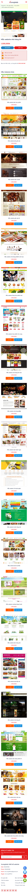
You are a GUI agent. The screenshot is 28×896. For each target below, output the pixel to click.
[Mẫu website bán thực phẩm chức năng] (14, 821)
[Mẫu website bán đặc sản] (14, 666)
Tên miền (3, 885)
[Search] (2, 2)
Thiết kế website (5, 880)
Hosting (3, 882)
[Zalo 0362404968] (25, 869)
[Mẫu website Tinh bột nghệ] (14, 473)
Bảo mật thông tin (19, 878)
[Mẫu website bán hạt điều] (14, 550)
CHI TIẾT (9, 108)
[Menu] (26, 2)
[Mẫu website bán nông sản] (14, 628)
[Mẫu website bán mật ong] (14, 782)
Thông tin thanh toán (20, 885)
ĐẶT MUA (20, 47)
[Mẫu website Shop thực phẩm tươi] (14, 280)
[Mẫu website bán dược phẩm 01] (14, 743)
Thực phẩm (16, 5)
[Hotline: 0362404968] (25, 876)
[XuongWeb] (13, 2)
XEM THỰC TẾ (18, 108)
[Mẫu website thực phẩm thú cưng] (14, 319)
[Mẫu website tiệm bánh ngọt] (14, 435)
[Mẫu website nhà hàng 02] (14, 705)
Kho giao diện (10, 5)
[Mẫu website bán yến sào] (14, 126)
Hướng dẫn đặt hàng (20, 882)
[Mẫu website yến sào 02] (14, 203)
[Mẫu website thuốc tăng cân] (14, 512)
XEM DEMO (7, 47)
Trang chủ (3, 5)
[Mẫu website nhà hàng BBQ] (14, 396)
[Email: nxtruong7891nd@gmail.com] (25, 880)
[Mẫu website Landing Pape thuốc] (14, 589)
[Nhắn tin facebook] (25, 873)
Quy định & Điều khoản (20, 880)
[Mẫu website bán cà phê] (14, 164)
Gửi (24, 857)
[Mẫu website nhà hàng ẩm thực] (14, 357)
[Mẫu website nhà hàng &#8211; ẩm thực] (14, 241)
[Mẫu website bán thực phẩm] (14, 87)
